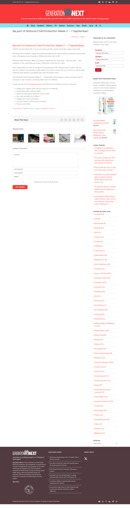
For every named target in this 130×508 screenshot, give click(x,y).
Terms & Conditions (35, 501)
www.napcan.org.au (34, 84)
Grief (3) (97, 296)
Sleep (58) (98, 385)
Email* (97, 63)
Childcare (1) (99, 237)
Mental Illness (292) (101, 330)
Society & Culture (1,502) (103, 401)
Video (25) (98, 424)
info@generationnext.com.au (32, 2)
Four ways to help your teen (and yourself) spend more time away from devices (104, 160)
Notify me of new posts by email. (46, 182)
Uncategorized (44, 108)
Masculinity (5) (99, 319)
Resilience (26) (99, 358)
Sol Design (49, 501)
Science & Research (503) (103, 362)
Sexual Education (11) (102, 380)
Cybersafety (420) (100, 255)
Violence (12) (99, 428)
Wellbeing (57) (99, 433)
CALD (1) (97, 232)
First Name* (98, 50)
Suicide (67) (98, 406)
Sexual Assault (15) (101, 376)
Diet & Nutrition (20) (102, 264)
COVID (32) (98, 246)
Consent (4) (98, 241)
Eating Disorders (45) (102, 278)
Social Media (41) (100, 397)
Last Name (98, 56)
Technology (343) (100, 410)
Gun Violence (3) (100, 305)
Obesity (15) (98, 339)
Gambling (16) (99, 291)
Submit (98, 70)
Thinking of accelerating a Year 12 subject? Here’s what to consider (104, 150)
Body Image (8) (99, 223)
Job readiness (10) (101, 310)
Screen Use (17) (100, 367)
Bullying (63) (99, 228)
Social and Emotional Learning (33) (102, 391)
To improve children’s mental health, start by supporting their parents (105, 189)
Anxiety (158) (99, 214)
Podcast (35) (98, 344)
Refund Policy (56, 501)
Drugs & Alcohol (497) (102, 273)
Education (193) (100, 282)
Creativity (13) (99, 250)
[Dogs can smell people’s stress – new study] (80, 138)
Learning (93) (99, 314)
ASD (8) (97, 219)
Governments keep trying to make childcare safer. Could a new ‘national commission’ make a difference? (64, 489)
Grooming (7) (99, 301)
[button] (100, 25)
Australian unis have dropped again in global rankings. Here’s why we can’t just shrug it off (63, 476)
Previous (75, 37)
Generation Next (18, 108)
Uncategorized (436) (101, 419)
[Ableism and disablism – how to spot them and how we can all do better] (49, 138)
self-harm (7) (99, 371)
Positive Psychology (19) (103, 353)
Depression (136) (100, 260)
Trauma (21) (98, 415)
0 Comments (52, 108)
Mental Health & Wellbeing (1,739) (104, 324)
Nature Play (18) (100, 335)
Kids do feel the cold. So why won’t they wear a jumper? (63, 470)
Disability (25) (99, 269)
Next (82, 37)
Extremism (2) (99, 287)
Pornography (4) (100, 349)
